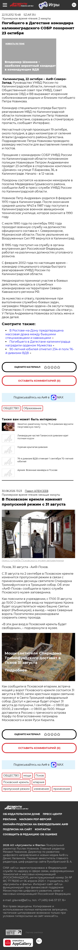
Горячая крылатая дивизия (32, 447)
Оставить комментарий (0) (39, 380)
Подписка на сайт (17, 829)
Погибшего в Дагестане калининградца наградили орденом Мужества (37, 343)
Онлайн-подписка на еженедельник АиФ (35, 824)
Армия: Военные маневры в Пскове (37, 470)
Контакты (42, 829)
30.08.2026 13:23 (12, 491)
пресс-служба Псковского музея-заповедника (33, 560)
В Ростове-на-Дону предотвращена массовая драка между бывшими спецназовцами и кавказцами (34, 334)
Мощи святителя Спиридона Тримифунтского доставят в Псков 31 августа (33, 658)
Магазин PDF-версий (35, 819)
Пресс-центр (52, 814)
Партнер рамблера (34, 932)
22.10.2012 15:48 (11, 14)
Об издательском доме (21, 814)
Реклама (10, 819)
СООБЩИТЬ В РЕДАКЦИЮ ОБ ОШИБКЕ (30, 834)
